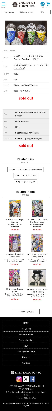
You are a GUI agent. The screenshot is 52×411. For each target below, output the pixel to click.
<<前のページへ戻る (26, 312)
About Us (26, 357)
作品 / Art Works (26, 12)
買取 (42, 12)
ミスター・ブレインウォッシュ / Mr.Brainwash (25, 169)
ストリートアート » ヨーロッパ (25, 175)
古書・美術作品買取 (26, 351)
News (26, 345)
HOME (26, 323)
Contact (26, 362)
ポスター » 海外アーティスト (25, 182)
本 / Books (9, 12)
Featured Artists (26, 340)
